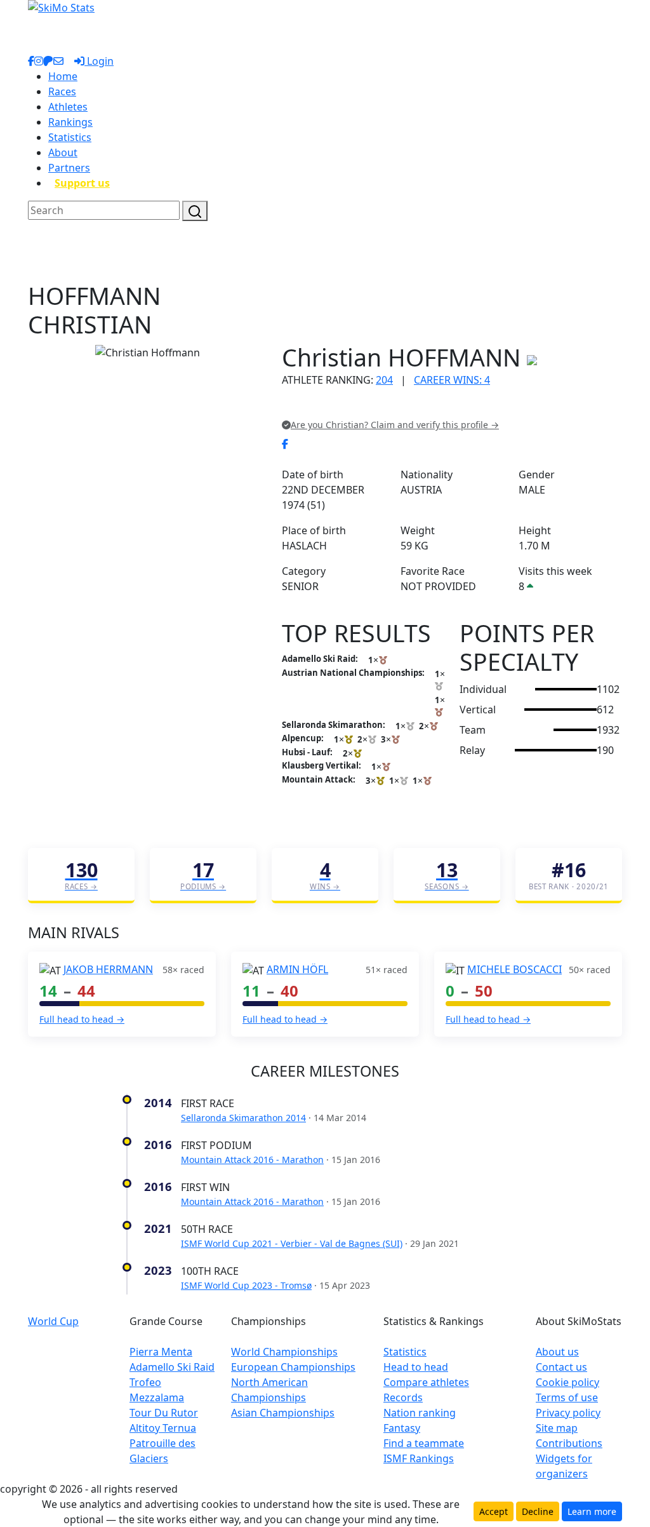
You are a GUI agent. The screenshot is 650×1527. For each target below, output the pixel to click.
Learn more (591, 1511)
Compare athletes (426, 1382)
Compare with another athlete (353, 406)
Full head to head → (81, 1019)
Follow (442, 406)
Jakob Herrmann (108, 969)
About (62, 152)
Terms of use (567, 1397)
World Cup (53, 1321)
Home (62, 76)
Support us (82, 183)
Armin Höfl (297, 969)
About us (557, 1352)
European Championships (293, 1367)
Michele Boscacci (514, 969)
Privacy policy (568, 1413)
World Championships (284, 1352)
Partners (69, 168)
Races (62, 91)
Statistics (69, 137)
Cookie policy (567, 1382)
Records (403, 1397)
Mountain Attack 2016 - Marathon (252, 1160)
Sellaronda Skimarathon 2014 (243, 1118)
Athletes (68, 107)
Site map (557, 1428)
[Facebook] (285, 444)
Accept (493, 1511)
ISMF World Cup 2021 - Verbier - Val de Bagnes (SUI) (291, 1243)
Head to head (415, 1367)
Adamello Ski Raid (172, 1367)
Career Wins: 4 (452, 380)
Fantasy (401, 1428)
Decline (538, 1511)
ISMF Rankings (418, 1458)
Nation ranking (419, 1413)
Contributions (569, 1443)
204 (384, 380)
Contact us (561, 1367)
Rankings (70, 122)
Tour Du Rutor (163, 1413)
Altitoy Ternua (162, 1428)
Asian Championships (283, 1413)
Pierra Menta (160, 1352)
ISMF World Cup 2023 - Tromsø (246, 1285)
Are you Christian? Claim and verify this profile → (395, 425)
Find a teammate (423, 1443)
